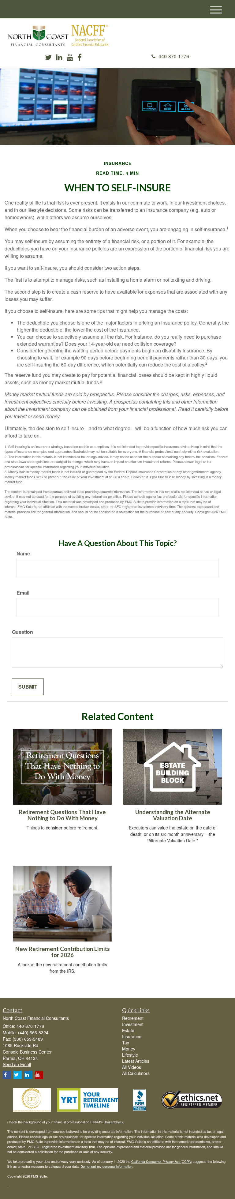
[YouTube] (70, 58)
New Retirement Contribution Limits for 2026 (62, 952)
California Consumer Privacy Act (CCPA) (161, 1161)
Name (23, 553)
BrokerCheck (114, 1121)
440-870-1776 (174, 56)
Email (23, 592)
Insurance (131, 1036)
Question (22, 632)
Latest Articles (135, 1061)
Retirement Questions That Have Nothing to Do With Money (62, 815)
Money (128, 1049)
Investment (133, 1024)
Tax (125, 1042)
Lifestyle (130, 1055)
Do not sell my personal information (106, 1166)
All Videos (131, 1067)
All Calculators (136, 1073)
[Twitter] (48, 58)
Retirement (133, 1018)
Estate (128, 1030)
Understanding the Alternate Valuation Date (172, 815)
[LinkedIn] (59, 58)
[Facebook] (79, 58)
